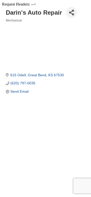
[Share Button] (71, 12)
